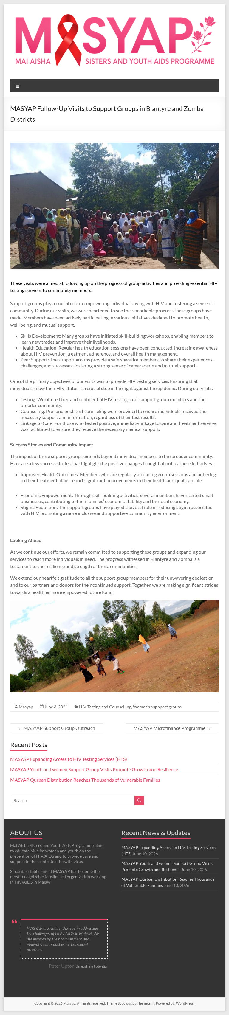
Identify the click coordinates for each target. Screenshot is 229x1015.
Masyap (26, 706)
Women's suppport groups (157, 706)
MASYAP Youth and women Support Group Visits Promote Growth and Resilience (94, 769)
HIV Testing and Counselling (105, 706)
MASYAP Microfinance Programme (172, 728)
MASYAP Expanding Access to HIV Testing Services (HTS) (68, 759)
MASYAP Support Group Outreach (56, 728)
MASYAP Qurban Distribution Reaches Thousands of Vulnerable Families (85, 780)
